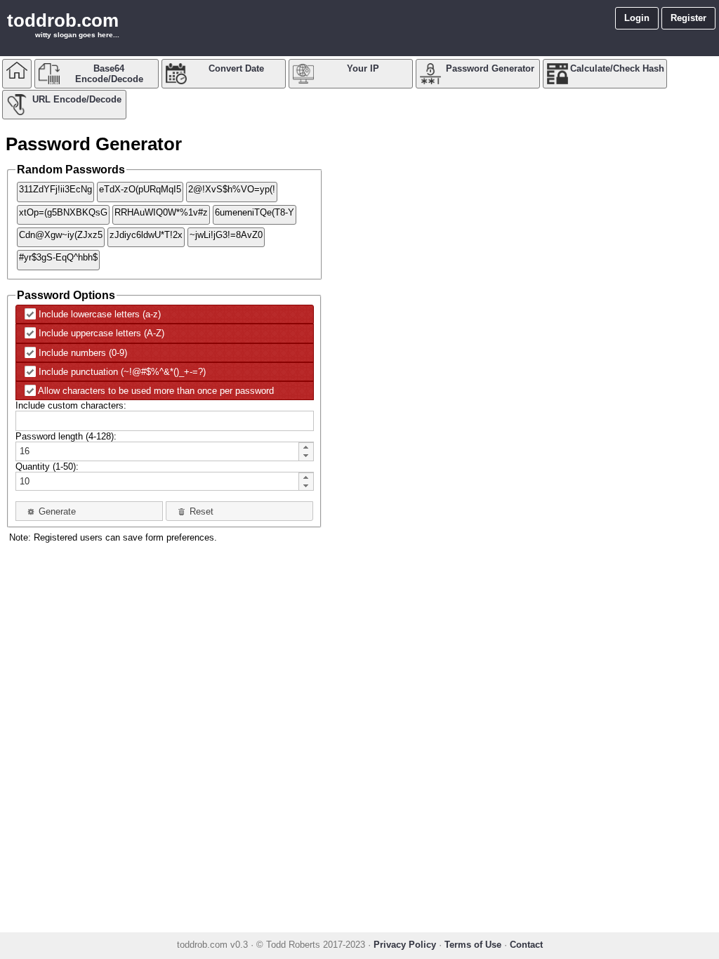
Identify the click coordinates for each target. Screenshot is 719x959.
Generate (57, 511)
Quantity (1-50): (47, 466)
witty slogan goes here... (77, 35)
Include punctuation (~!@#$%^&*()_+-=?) (122, 371)
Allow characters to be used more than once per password (156, 390)
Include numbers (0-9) (83, 353)
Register (688, 18)
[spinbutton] (157, 451)
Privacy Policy (405, 944)
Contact (526, 944)
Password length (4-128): (66, 436)
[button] (305, 446)
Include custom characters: (70, 405)
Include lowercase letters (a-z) (100, 314)
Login (636, 18)
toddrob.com (63, 20)
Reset (201, 511)
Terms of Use (472, 944)
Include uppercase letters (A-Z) (101, 333)
